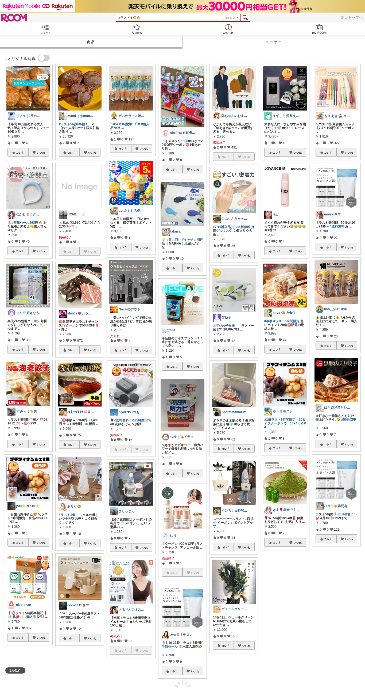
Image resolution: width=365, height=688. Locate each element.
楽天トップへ (351, 17)
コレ (18, 152)
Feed (45, 29)
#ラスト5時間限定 (286, 321)
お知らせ (228, 29)
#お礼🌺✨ (15, 617)
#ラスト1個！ (69, 515)
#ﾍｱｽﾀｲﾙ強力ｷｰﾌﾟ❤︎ (126, 124)
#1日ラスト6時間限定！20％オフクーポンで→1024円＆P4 (285, 423)
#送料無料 (121, 420)
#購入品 (30, 617)
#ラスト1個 (324, 611)
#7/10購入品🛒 (224, 227)
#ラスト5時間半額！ (73, 124)
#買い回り (173, 240)
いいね (41, 152)
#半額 (268, 321)
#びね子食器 (226, 326)
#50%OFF (348, 419)
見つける (137, 29)
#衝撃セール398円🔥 (26, 223)
